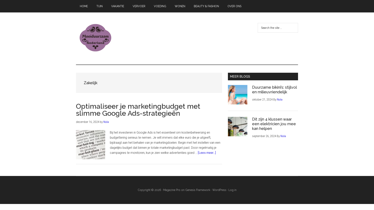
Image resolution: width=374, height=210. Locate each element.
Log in (232, 190)
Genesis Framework (197, 190)
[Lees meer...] (207, 153)
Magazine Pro (171, 190)
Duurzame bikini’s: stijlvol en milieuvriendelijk (274, 89)
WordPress (219, 190)
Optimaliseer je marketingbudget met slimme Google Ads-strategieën (138, 109)
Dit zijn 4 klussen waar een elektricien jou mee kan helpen (274, 124)
